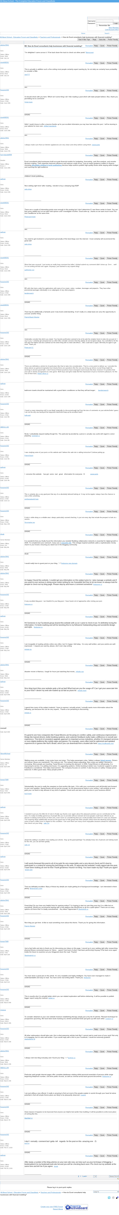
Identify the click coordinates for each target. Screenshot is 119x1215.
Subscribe (102, 39)
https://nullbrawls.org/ (106, 743)
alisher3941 (4, 45)
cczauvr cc (109, 1019)
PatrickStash (29, 455)
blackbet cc (29, 1118)
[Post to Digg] (113, 1197)
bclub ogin (29, 870)
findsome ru (97, 584)
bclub (56, 1166)
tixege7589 (4, 780)
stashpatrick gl (30, 1039)
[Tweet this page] (109, 1197)
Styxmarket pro (30, 522)
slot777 (27, 74)
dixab (2, 534)
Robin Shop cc (43, 373)
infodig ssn (80, 671)
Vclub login (29, 102)
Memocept (90, 52)
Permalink (89, 46)
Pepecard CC (29, 347)
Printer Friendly (113, 39)
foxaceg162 (4, 90)
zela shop (28, 189)
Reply (94, 39)
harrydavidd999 (6, 155)
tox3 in (27, 1143)
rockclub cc (36, 436)
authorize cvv (29, 270)
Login (116, 23)
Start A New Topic (84, 39)
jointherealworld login (31, 499)
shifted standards (50, 126)
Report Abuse (58, 1209)
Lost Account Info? (112, 29)
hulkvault (28, 415)
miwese (3, 1010)
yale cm (46, 823)
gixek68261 (4, 62)
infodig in (28, 713)
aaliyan (3, 179)
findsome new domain (69, 563)
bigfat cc (51, 998)
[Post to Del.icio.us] (117, 1197)
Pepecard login (30, 217)
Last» (85, 1176)
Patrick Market (30, 926)
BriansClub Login (36, 888)
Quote (102, 46)
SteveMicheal (5, 753)
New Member (114, 28)
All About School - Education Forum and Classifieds (19, 37)
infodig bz (28, 649)
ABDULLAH (4, 427)
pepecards (96, 145)
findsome (87, 978)
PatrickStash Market (32, 317)
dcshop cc (71, 1058)
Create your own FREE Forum (52, 1207)
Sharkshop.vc (83, 909)
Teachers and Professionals (50, 37)
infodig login (82, 690)
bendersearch (29, 293)
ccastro (83, 1095)
